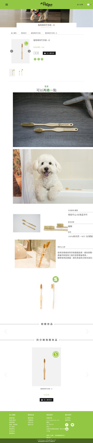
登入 (78, 4)
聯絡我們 (49, 415)
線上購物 (12, 415)
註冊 (81, 4)
